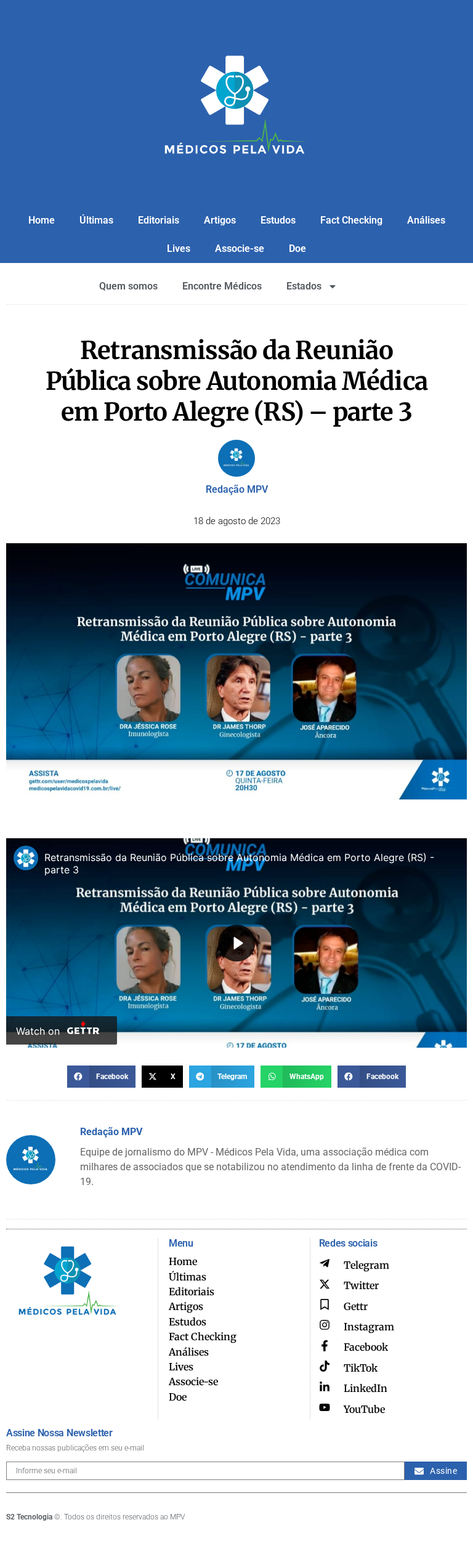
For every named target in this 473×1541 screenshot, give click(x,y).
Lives (178, 248)
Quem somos (128, 286)
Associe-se (239, 248)
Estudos (278, 220)
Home (41, 220)
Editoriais (158, 220)
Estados (303, 286)
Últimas (96, 220)
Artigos (220, 220)
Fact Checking (351, 220)
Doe (297, 248)
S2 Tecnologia (29, 1517)
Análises (426, 220)
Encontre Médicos (222, 286)
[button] (101, 1077)
